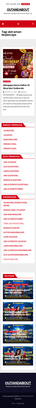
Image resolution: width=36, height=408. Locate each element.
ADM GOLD (24, 296)
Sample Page (20, 403)
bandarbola (8, 284)
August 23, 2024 (12, 296)
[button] (33, 24)
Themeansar (17, 398)
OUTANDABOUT (18, 9)
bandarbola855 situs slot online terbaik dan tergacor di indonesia (17, 314)
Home (13, 403)
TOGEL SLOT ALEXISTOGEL (13, 223)
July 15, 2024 (11, 362)
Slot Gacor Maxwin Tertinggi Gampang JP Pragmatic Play (17, 336)
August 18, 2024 (12, 318)
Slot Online (7, 81)
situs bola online (10, 287)
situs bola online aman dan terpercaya (17, 291)
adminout (23, 92)
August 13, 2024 (12, 340)
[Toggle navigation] (18, 24)
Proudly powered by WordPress (11, 396)
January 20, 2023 (11, 92)
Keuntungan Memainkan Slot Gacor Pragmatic (17, 359)
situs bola (25, 284)
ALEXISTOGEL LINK (10, 259)
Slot (6, 309)
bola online (17, 284)
